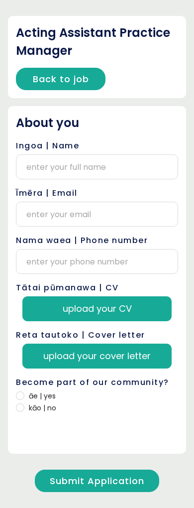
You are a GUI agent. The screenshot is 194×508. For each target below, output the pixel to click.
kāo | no (42, 407)
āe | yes (42, 395)
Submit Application (97, 481)
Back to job (61, 79)
